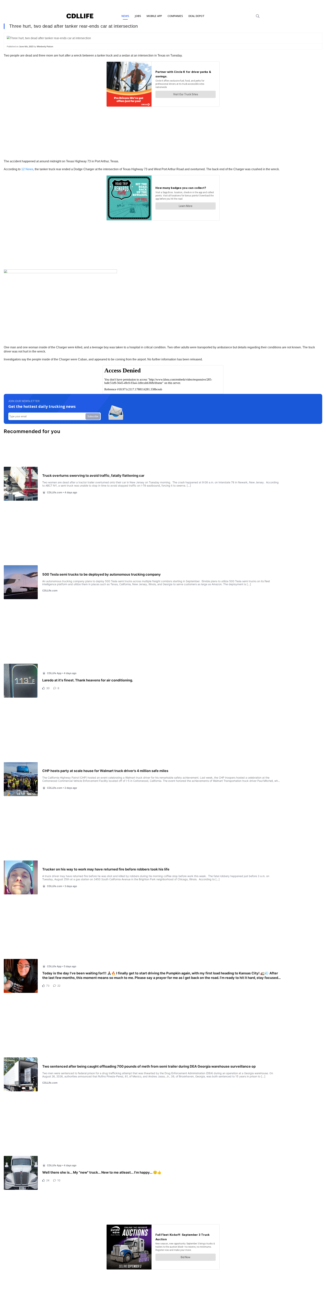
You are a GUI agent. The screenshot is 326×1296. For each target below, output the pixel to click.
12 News (27, 169)
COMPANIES (175, 16)
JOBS (138, 16)
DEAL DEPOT (196, 16)
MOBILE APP (154, 16)
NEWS (125, 16)
